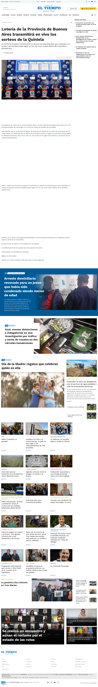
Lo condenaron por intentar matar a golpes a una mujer (81, 591)
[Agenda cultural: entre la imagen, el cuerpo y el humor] (37, 461)
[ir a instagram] (58, 682)
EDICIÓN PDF (54, 666)
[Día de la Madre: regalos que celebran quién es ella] (32, 390)
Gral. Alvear (50, 1)
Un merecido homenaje (60, 566)
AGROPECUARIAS (47, 15)
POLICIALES (33, 15)
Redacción (79, 659)
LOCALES (13, 15)
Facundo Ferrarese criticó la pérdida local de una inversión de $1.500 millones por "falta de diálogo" (61, 538)
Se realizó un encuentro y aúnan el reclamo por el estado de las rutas (23, 635)
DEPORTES (26, 15)
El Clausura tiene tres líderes (76, 407)
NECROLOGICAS (5, 669)
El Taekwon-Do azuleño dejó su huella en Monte (86, 47)
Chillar (58, 1)
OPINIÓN (40, 15)
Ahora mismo (5, 15)
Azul (37, 1)
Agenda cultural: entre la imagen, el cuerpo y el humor (36, 474)
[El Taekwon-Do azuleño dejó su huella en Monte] (61, 428)
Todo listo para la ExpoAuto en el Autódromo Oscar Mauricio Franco (12, 474)
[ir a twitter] (51, 682)
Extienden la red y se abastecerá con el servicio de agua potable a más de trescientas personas (85, 55)
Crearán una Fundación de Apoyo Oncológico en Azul (86, 31)
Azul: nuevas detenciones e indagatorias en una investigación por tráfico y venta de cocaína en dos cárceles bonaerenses (86, 39)
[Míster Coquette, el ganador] (12, 428)
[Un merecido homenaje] (61, 555)
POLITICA (56, 15)
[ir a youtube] (55, 682)
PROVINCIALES (63, 15)
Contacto (79, 666)
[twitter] (89, 1)
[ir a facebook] (48, 682)
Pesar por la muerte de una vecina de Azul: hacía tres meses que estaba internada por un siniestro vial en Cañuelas (36, 536)
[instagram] (95, 1)
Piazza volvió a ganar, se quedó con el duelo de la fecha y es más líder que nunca (82, 600)
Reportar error (81, 664)
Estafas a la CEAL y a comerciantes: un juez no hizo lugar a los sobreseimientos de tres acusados (36, 443)
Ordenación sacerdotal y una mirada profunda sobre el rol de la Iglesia (86, 24)
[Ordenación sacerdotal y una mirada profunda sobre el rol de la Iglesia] (61, 461)
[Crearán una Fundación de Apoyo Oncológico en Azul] (61, 489)
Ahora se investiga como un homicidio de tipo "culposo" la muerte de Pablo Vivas (81, 583)
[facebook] (86, 1)
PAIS (70, 15)
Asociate (89, 8)
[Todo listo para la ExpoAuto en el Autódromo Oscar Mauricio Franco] (12, 461)
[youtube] (92, 1)
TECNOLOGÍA (75, 15)
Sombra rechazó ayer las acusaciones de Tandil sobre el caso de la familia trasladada (81, 639)
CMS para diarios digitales (91, 683)
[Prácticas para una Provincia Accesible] (37, 489)
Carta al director (81, 661)
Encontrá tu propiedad (14, 1)
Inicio (3, 659)
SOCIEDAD (19, 15)
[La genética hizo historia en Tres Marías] (52, 590)
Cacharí (43, 1)
